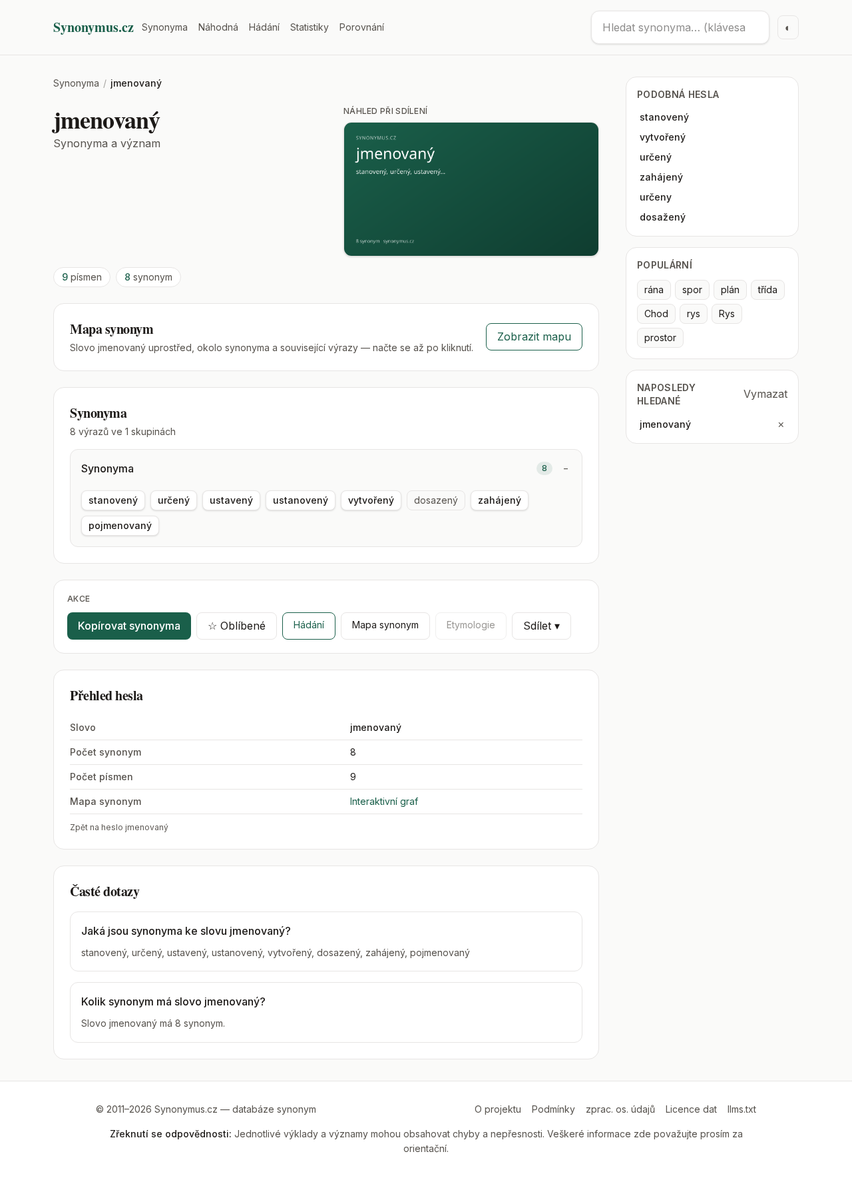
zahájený (499, 500)
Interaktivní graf (384, 801)
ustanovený (300, 500)
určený (174, 500)
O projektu (498, 1109)
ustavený (231, 500)
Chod (656, 313)
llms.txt (742, 1109)
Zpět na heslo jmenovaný (119, 827)
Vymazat (765, 393)
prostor (660, 337)
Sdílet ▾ (541, 625)
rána (654, 289)
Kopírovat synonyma (129, 625)
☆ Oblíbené (237, 625)
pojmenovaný (120, 525)
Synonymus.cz (93, 27)
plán (730, 289)
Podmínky (553, 1109)
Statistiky (309, 27)
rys (693, 313)
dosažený (663, 217)
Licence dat (691, 1109)
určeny (656, 197)
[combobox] (680, 27)
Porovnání (361, 27)
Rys (727, 313)
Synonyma (165, 27)
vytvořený (371, 500)
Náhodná (218, 27)
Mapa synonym (385, 624)
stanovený (113, 500)
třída (767, 289)
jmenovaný (665, 424)
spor (692, 289)
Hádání (264, 27)
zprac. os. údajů (620, 1109)
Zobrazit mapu (534, 336)
